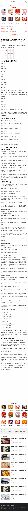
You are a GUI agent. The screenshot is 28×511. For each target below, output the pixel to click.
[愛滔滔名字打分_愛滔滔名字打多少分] (5, 465)
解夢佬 (3, 42)
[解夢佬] (14, 2)
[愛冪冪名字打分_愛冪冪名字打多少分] (5, 497)
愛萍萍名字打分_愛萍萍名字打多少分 (18, 487)
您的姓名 (3, 26)
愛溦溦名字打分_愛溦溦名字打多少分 (18, 455)
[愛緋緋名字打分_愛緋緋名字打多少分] (5, 481)
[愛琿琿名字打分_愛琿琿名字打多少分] (5, 473)
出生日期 (3, 31)
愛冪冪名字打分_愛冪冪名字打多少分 (18, 495)
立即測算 (14, 35)
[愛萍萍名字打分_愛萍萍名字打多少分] (5, 489)
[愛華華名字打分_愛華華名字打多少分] (5, 441)
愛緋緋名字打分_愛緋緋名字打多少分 (18, 479)
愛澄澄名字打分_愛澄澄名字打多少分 (9, 431)
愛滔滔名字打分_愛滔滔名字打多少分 (18, 463)
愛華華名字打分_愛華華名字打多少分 (18, 439)
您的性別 (3, 28)
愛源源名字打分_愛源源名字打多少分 (18, 447)
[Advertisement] (14, 387)
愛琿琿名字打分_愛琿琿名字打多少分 (18, 471)
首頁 (2, 5)
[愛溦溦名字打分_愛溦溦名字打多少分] (5, 457)
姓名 (6, 5)
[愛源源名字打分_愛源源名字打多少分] (5, 449)
